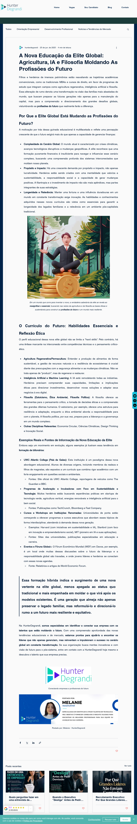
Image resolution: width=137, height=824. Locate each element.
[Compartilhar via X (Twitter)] (27, 743)
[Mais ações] (116, 47)
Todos (8, 29)
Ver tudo (127, 766)
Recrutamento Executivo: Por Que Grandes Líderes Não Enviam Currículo (110, 798)
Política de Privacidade (33, 820)
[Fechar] (133, 819)
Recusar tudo (110, 819)
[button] (128, 29)
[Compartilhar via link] (40, 743)
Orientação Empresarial (28, 29)
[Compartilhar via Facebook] (20, 743)
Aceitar (125, 819)
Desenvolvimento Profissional (59, 29)
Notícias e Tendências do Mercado (94, 29)
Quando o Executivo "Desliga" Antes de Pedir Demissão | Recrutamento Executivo (67, 798)
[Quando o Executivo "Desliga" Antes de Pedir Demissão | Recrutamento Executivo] (68, 782)
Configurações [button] (94, 819)
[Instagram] (134, 400)
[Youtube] (134, 396)
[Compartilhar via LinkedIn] (33, 743)
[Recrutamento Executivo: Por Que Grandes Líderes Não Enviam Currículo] (112, 782)
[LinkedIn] (134, 405)
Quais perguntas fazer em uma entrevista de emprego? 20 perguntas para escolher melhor (23, 798)
